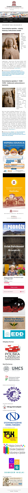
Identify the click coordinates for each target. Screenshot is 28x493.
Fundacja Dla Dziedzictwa (14, 6)
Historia (11, 21)
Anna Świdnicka (22, 131)
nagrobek (20, 73)
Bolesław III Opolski (10, 71)
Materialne (18, 70)
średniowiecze (18, 74)
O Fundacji (16, 491)
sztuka (22, 74)
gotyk (15, 71)
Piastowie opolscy (5, 74)
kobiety (18, 133)
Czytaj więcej (18, 68)
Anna (18, 131)
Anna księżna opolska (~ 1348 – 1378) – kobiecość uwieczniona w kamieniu (13, 83)
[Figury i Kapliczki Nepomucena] (12, 482)
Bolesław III (4, 71)
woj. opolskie (10, 135)
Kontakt (16, 18)
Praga (10, 74)
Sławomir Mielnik (5, 75)
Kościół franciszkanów (6, 73)
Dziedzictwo (5, 21)
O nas (4, 18)
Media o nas (21, 18)
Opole (23, 73)
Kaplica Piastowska (20, 71)
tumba (10, 75)
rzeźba (13, 74)
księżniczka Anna (14, 73)
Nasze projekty (10, 18)
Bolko (8, 133)
